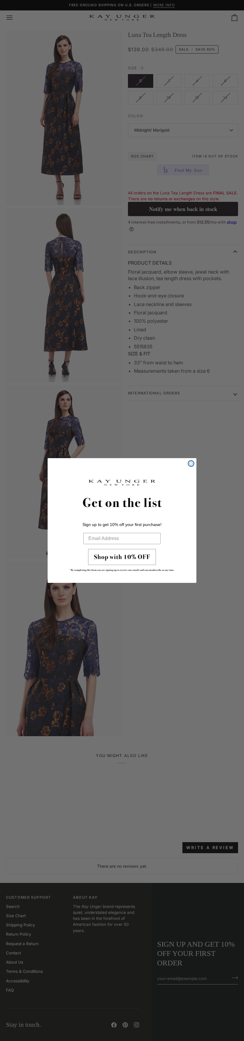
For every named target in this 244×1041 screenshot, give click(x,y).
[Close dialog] (191, 463)
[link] (122, 562)
